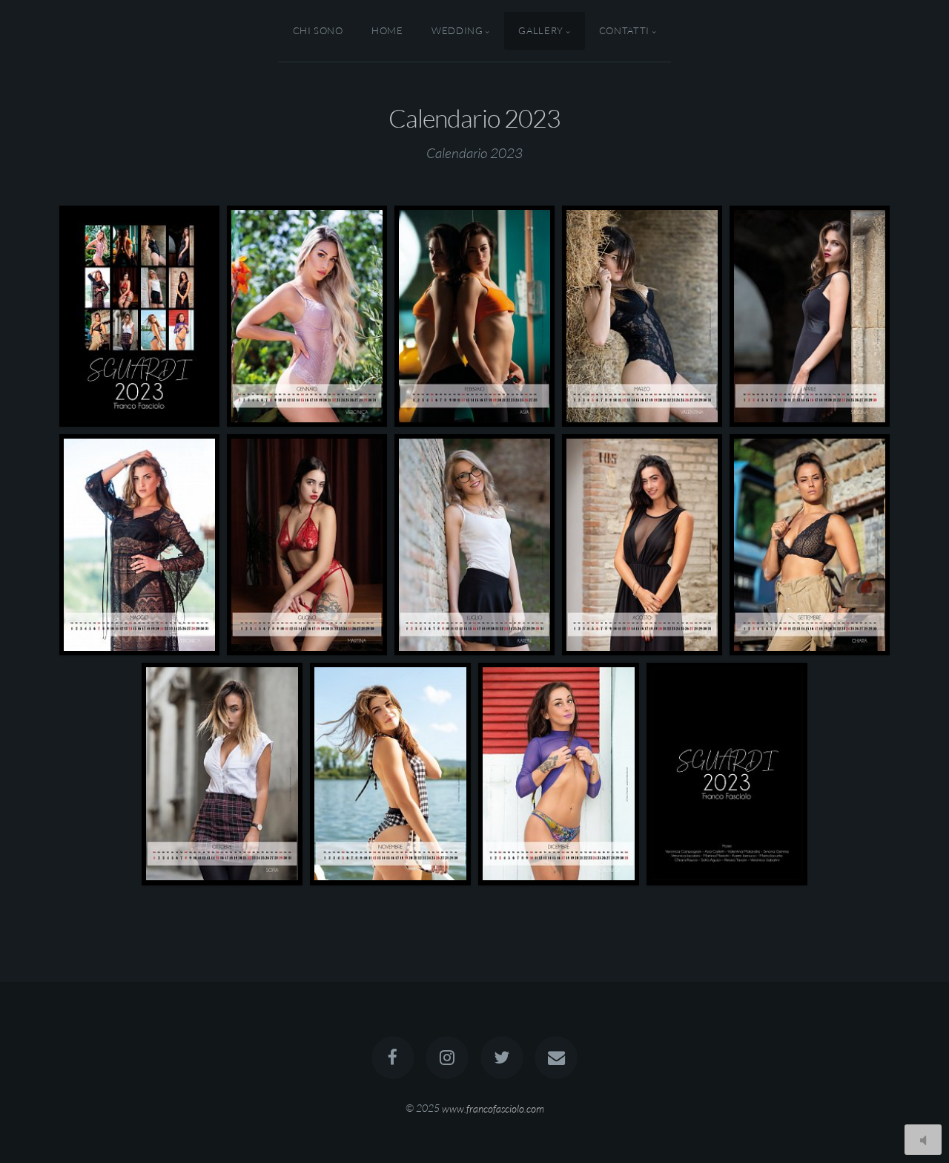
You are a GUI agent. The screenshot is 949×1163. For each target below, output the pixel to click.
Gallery (540, 30)
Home (387, 30)
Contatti (624, 30)
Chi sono (318, 30)
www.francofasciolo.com (493, 1107)
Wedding (457, 30)
